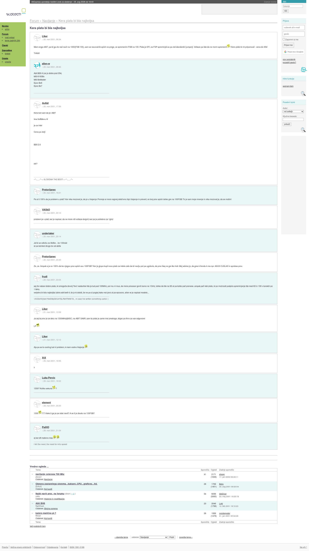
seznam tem (288, 86)
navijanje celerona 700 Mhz (50, 474)
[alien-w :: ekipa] (37, 65)
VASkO (46, 209)
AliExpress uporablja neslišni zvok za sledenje (62, 1)
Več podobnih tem (38, 526)
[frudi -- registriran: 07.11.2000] (37, 278)
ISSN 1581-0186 (77, 547)
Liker (45, 36)
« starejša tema (121, 537)
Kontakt (64, 547)
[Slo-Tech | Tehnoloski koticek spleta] (16, 12)
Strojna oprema (51, 508)
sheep (222, 474)
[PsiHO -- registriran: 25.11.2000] (37, 428)
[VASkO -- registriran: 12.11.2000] (37, 211)
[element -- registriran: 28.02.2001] (37, 404)
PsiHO (45, 427)
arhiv (7, 29)
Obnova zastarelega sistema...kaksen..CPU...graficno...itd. (66, 483)
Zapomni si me (291, 39)
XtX (44, 357)
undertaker (48, 233)
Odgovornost (39, 547)
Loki (221, 503)
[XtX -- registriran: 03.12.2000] (37, 359)
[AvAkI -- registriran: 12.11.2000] (37, 104)
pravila (8, 61)
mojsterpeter (224, 513)
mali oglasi (9, 37)
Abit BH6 (40, 503)
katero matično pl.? (46, 513)
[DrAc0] (39, 486)
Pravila (5, 547)
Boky (221, 484)
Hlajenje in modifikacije (54, 498)
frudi (44, 276)
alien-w (46, 63)
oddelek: (136, 537)
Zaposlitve (7, 50)
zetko (38, 496)
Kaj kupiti (48, 489)
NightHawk (40, 506)
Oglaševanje (52, 547)
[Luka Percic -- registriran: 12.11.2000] (37, 379)
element (46, 402)
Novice (5, 25)
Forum (5, 34)
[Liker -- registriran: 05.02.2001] (37, 37)
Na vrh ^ (303, 547)
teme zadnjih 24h (12, 40)
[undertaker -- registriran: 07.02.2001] (37, 234)
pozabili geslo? (289, 62)
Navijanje (48, 479)
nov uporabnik (289, 59)
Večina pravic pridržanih (20, 547)
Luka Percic (48, 377)
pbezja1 (39, 476)
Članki (5, 45)
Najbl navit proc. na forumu (50, 493)
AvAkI (45, 103)
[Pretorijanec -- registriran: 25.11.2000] (37, 191)
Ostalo (5, 58)
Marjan (38, 515)
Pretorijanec (49, 189)
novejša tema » (185, 537)
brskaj (7, 53)
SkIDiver (223, 493)
